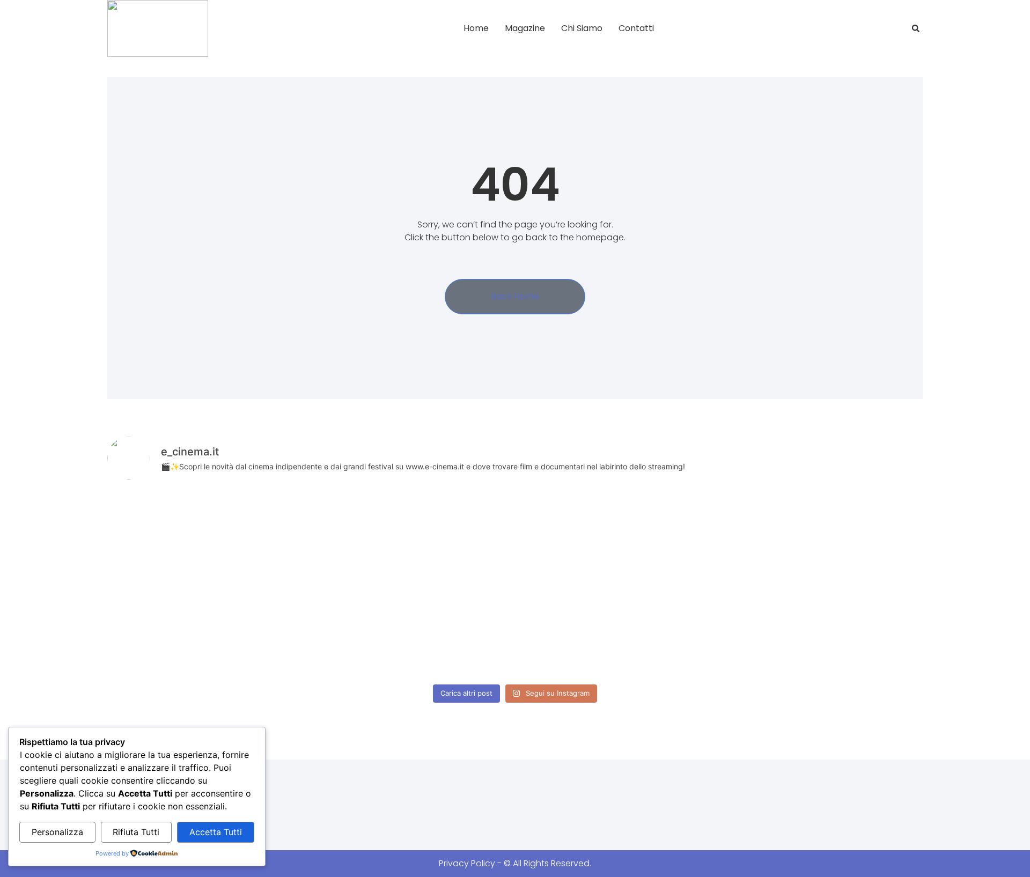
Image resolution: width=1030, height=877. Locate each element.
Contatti (636, 28)
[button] (916, 28)
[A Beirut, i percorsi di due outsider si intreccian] (350, 536)
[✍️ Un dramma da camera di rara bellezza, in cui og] (515, 631)
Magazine (525, 28)
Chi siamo (581, 28)
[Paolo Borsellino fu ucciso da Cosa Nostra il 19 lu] (679, 631)
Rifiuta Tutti (136, 832)
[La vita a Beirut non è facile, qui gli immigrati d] (186, 536)
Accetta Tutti (215, 832)
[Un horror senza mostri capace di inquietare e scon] (679, 536)
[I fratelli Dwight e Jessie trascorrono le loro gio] (843, 631)
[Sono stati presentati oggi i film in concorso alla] (350, 631)
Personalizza (57, 832)
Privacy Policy (467, 863)
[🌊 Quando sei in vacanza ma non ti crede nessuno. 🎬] (515, 536)
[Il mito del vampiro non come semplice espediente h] (186, 631)
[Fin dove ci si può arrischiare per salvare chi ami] (843, 536)
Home (476, 28)
